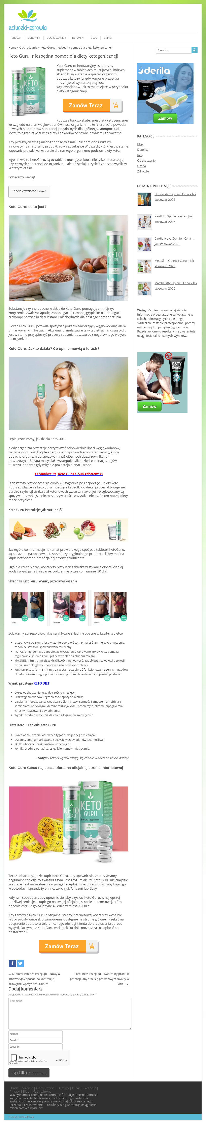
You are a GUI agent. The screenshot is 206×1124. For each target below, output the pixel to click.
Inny (140, 155)
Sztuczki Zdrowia (25, 1116)
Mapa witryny (41, 1091)
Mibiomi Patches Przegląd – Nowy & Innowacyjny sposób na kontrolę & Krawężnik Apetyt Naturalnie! (34, 979)
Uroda (15, 37)
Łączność (89, 1088)
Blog (94, 37)
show (42, 191)
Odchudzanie (55, 37)
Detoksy (77, 37)
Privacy (15, 1091)
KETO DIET (41, 683)
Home (12, 47)
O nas (107, 37)
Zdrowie (33, 37)
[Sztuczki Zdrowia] (27, 30)
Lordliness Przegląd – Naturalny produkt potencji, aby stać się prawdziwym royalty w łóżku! (99, 979)
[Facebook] (12, 963)
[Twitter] (20, 963)
